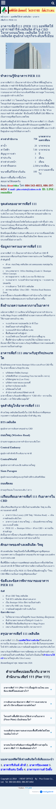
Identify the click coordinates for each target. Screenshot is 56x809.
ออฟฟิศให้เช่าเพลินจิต (21, 17)
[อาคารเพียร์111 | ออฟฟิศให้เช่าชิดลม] (28, 55)
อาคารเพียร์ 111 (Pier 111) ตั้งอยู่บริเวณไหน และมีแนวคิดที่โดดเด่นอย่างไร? (26, 689)
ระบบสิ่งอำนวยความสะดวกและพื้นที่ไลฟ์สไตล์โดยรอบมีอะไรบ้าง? (27, 732)
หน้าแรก (4, 17)
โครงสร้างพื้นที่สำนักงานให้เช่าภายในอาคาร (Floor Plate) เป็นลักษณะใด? (24, 718)
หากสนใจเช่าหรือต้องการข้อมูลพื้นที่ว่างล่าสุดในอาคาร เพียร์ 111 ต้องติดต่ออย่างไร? (26, 746)
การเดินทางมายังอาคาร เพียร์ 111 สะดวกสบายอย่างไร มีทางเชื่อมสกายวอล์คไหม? (25, 703)
